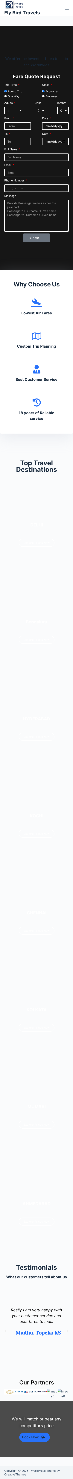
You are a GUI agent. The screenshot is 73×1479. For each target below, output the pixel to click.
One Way (13, 96)
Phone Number (14, 180)
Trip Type (11, 85)
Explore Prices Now (37, 543)
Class (46, 85)
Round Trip (15, 91)
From (8, 118)
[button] (5, 1331)
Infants (61, 103)
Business (51, 96)
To (6, 134)
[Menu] (67, 8)
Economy (51, 91)
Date (45, 118)
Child (38, 103)
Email (8, 165)
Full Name (11, 149)
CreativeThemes (15, 1474)
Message (10, 196)
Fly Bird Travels (22, 12)
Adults (8, 103)
